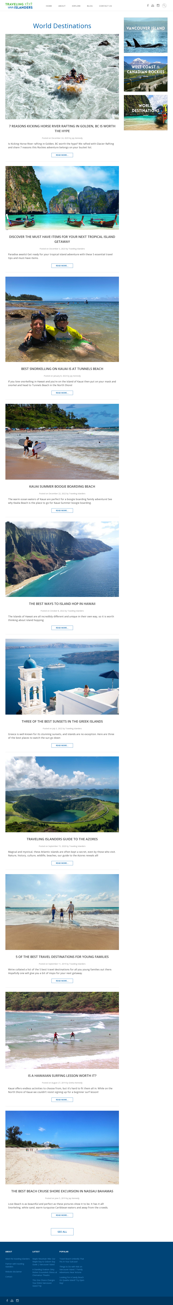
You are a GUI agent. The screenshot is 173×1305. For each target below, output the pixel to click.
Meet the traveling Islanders (17, 1258)
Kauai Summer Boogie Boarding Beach (62, 486)
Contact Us (105, 5)
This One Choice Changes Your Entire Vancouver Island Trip (43, 1283)
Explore (76, 5)
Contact (8, 1276)
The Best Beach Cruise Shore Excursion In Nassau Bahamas (62, 1191)
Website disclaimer (13, 1271)
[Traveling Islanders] (25, 5)
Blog (90, 5)
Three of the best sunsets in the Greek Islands (62, 721)
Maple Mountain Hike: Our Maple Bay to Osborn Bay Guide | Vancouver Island (43, 1261)
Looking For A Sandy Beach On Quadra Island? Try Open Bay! (71, 1280)
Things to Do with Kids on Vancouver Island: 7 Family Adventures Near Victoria (71, 1269)
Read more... (62, 155)
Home (49, 5)
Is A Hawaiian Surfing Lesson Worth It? (62, 1075)
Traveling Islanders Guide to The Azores (62, 839)
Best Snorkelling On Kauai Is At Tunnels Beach (62, 368)
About (62, 5)
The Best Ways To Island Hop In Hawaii (62, 603)
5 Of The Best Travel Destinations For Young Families (62, 956)
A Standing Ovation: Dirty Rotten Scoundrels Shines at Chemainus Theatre (44, 1272)
